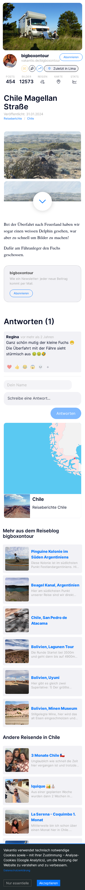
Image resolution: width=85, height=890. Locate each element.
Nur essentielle (17, 883)
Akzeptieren (48, 883)
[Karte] (42, 458)
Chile (38, 499)
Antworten (65, 413)
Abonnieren (71, 57)
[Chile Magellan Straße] (42, 155)
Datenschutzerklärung (17, 870)
